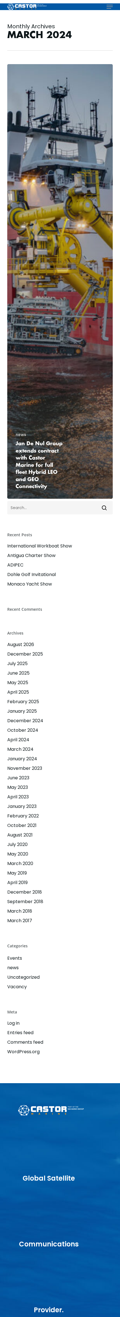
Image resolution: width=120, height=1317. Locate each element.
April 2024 (18, 739)
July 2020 (17, 844)
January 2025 (22, 711)
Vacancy (17, 986)
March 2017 (19, 920)
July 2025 (17, 663)
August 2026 (20, 644)
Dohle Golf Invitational (31, 574)
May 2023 (17, 787)
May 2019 (17, 873)
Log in (13, 1023)
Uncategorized (23, 977)
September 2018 (25, 901)
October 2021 (22, 825)
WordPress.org (23, 1051)
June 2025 (18, 673)
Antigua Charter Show (31, 555)
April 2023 (18, 797)
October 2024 (22, 730)
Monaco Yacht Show (29, 584)
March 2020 (20, 863)
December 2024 (25, 720)
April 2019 (17, 882)
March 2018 (19, 911)
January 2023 (22, 806)
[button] (110, 7)
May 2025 (17, 682)
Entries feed (20, 1032)
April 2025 (18, 692)
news (21, 434)
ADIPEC (15, 565)
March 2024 (20, 749)
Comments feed (25, 1042)
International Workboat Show (39, 546)
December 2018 (24, 892)
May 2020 (17, 854)
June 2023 (18, 778)
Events (14, 958)
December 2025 (25, 654)
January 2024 (22, 759)
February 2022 (23, 816)
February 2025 (23, 701)
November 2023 (24, 768)
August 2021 (20, 835)
